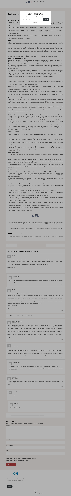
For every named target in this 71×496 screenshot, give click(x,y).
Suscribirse (46, 19)
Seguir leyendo (35, 22)
